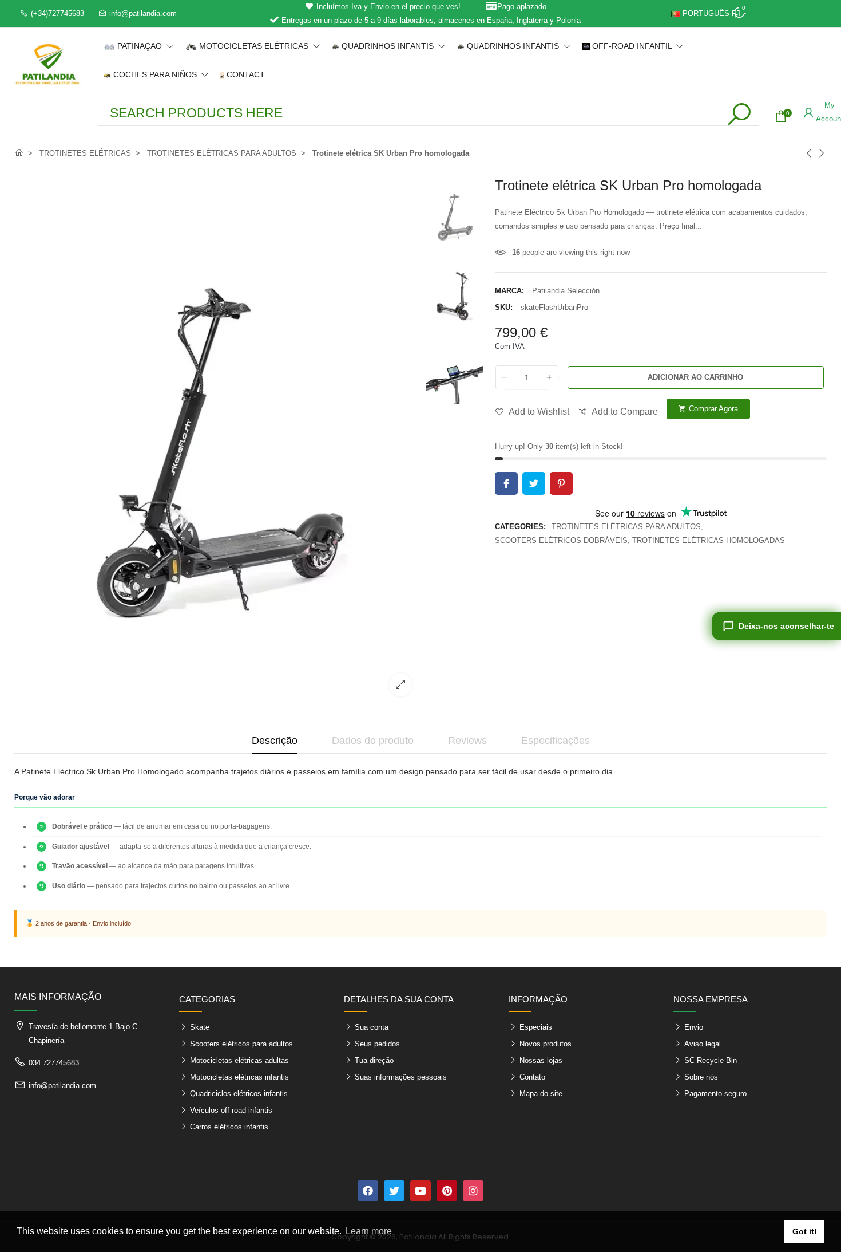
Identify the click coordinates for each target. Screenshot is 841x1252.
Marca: (509, 290)
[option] (217, 441)
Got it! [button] (804, 1231)
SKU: (504, 307)
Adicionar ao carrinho (695, 377)
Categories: (520, 526)
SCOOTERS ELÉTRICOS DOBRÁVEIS (561, 540)
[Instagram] (473, 1190)
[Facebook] (368, 1190)
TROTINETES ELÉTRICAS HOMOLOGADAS (708, 540)
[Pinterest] (447, 1190)
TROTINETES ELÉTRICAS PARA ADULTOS (626, 526)
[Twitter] (394, 1190)
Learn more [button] (369, 1231)
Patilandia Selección (566, 290)
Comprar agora (708, 408)
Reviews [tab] (467, 740)
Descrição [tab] (274, 740)
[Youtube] (420, 1190)
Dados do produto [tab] (373, 740)
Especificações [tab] (555, 740)
